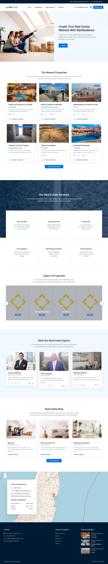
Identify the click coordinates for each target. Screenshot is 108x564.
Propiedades (38, 7)
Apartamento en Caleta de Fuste (85, 105)
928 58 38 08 (17, 488)
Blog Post (11, 443)
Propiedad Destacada (81, 145)
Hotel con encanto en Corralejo (20, 105)
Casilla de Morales (46, 100)
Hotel (56, 536)
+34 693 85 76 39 (97, 1)
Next (102, 303)
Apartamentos (59, 533)
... (28, 111)
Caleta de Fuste (82, 100)
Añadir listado (98, 7)
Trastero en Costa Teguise (19, 145)
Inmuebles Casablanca (17, 119)
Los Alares (45, 141)
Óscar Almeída (46, 374)
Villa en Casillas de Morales (51, 105)
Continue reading (12, 454)
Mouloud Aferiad (79, 373)
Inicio (29, 7)
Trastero (57, 541)
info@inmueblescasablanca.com (23, 490)
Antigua (50, 141)
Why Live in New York (48, 443)
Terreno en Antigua (48, 145)
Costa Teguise (13, 141)
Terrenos (57, 538)
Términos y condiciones (98, 561)
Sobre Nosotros (50, 7)
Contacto (60, 7)
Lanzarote (20, 141)
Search (63, 45)
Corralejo (12, 100)
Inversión (66, 312)
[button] (54, 495)
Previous (6, 303)
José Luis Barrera (14, 373)
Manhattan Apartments (81, 443)
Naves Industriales (42, 312)
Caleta (76, 100)
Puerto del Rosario (56, 100)
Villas (56, 543)
